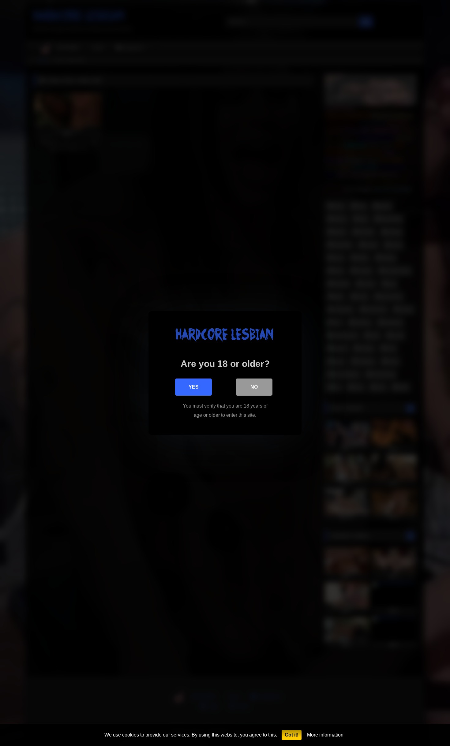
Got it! (291, 734)
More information (325, 734)
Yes (194, 387)
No (254, 387)
